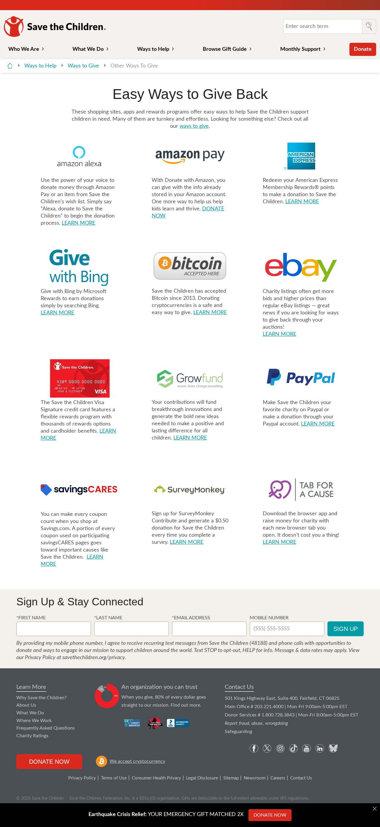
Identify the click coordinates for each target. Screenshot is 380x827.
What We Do (88, 49)
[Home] (10, 66)
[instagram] (280, 748)
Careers (277, 778)
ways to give (194, 126)
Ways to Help (153, 49)
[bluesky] (333, 748)
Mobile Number (269, 617)
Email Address (192, 617)
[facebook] (254, 748)
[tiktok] (293, 748)
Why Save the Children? (41, 697)
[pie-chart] (107, 696)
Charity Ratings (32, 735)
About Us (26, 705)
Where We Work (34, 720)
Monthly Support (300, 49)
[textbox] (53, 628)
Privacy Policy (82, 778)
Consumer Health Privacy (156, 778)
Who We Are (23, 49)
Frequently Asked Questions (45, 728)
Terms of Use (114, 778)
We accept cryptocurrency (137, 761)
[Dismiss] (374, 808)
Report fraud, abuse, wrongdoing (256, 723)
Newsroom (254, 778)
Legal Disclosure (202, 778)
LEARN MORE (78, 223)
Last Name (109, 617)
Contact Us (239, 687)
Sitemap (231, 778)
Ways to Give (84, 66)
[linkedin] (320, 748)
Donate (363, 49)
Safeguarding (238, 731)
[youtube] (306, 748)
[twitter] (267, 748)
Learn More (31, 687)
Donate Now (49, 761)
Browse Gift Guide (225, 49)
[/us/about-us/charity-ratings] (132, 723)
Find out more (185, 705)
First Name (32, 617)
